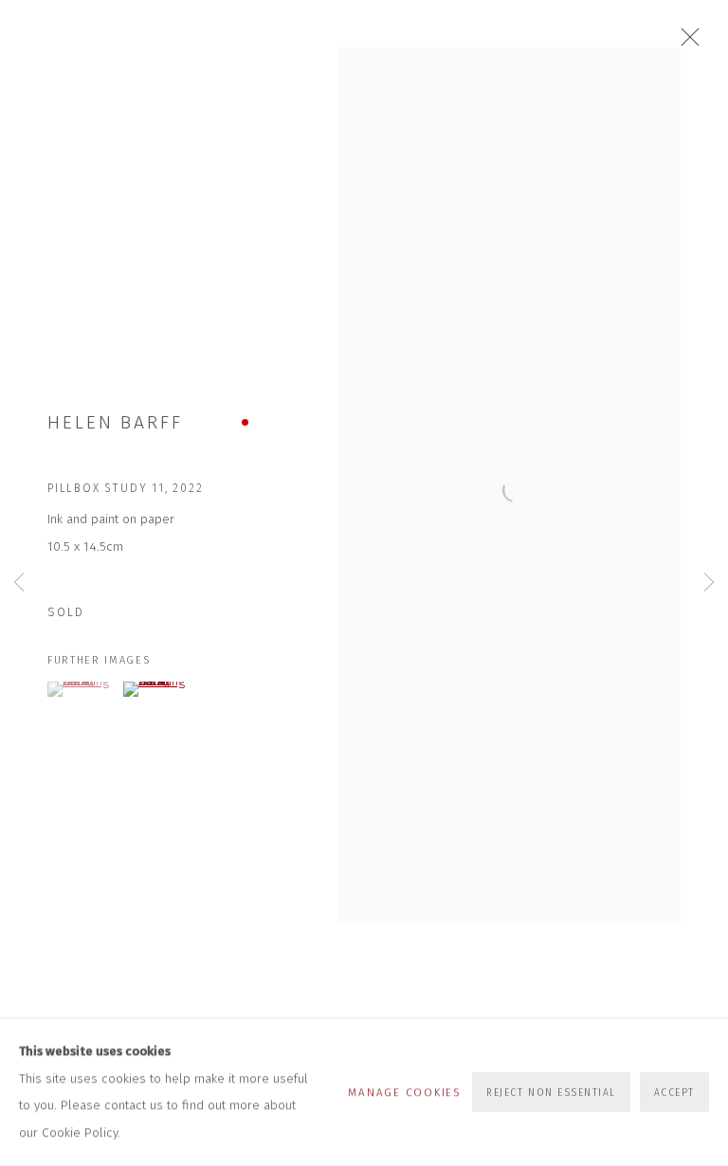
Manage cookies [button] (404, 1092)
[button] (82, 689)
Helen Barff (115, 422)
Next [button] (709, 583)
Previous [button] (19, 583)
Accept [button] (674, 1093)
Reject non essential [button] (551, 1093)
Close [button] (685, 42)
